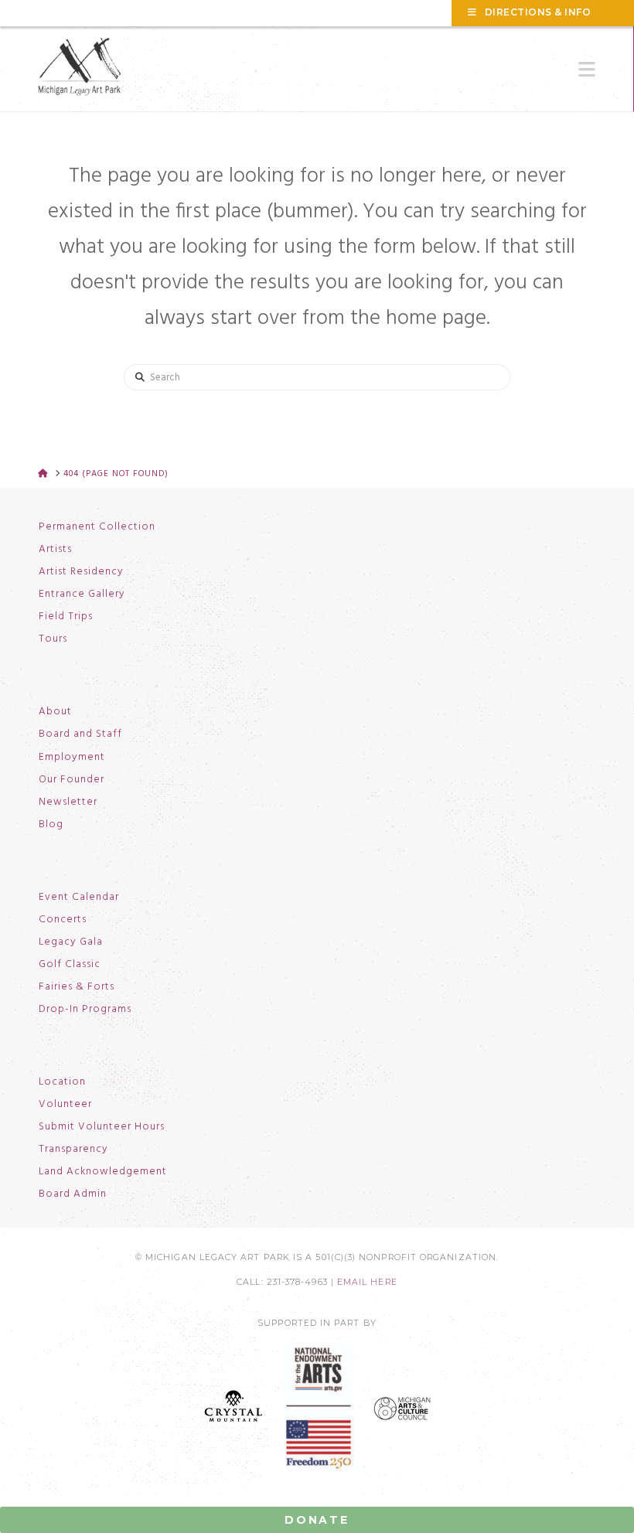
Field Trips (66, 617)
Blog (51, 825)
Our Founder (71, 780)
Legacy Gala (71, 942)
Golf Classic (70, 965)
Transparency (73, 1149)
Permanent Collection (97, 527)
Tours (53, 639)
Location (62, 1082)
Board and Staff (80, 734)
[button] (586, 70)
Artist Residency (81, 572)
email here (367, 1282)
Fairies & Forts (76, 987)
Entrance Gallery (82, 594)
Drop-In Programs (85, 1009)
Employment (72, 757)
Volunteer (65, 1104)
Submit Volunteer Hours (102, 1127)
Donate (317, 1520)
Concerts (63, 920)
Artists (55, 549)
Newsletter (68, 802)
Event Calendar (79, 897)
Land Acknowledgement (103, 1172)
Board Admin (73, 1194)
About (55, 712)
